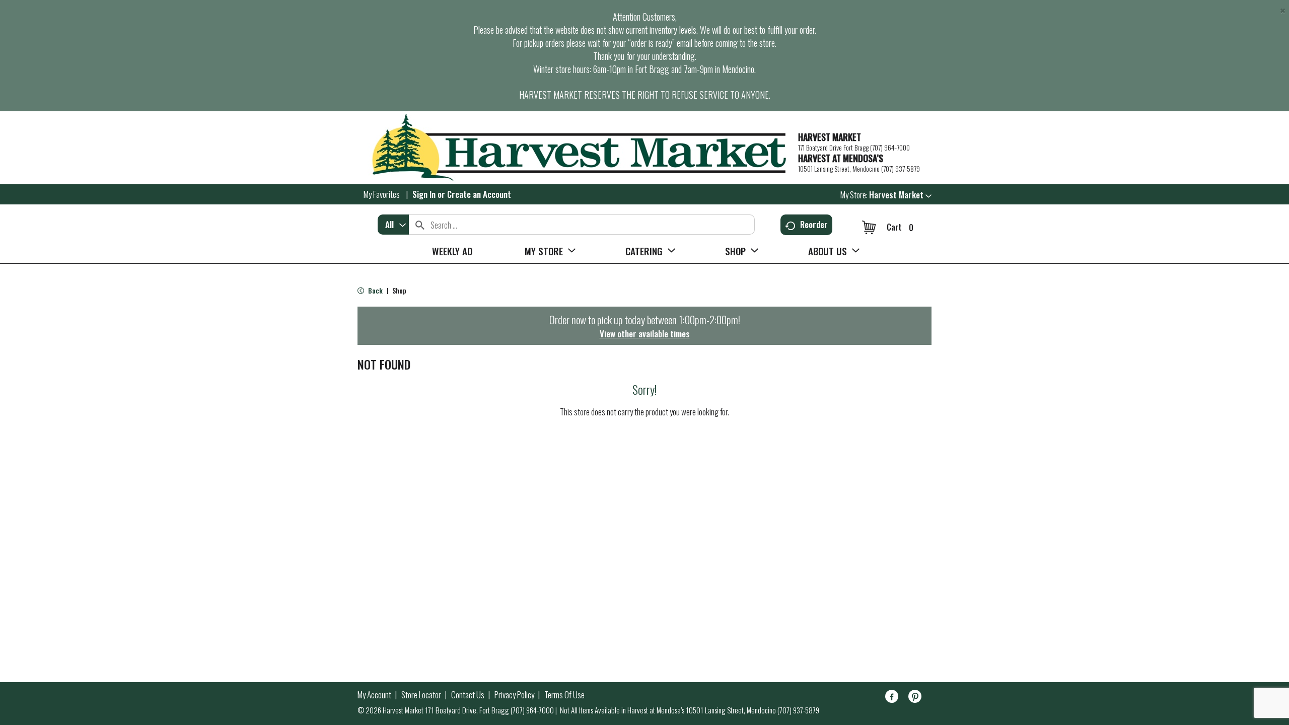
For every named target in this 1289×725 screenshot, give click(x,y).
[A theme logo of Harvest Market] (573, 147)
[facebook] (891, 698)
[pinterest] (914, 698)
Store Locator (421, 695)
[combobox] (393, 224)
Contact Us (467, 695)
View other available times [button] (645, 333)
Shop (399, 290)
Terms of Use (564, 695)
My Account (374, 695)
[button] (900, 194)
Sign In (424, 194)
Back (375, 290)
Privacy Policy (514, 695)
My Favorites (382, 194)
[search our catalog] (420, 224)
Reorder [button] (814, 224)
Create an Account (479, 194)
